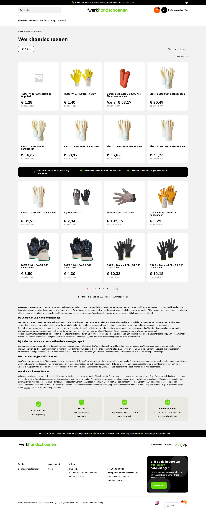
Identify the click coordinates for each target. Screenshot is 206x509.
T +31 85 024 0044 (115, 469)
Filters (28, 49)
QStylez (55, 503)
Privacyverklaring (96, 503)
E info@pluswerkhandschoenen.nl (122, 472)
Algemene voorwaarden (70, 503)
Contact (62, 20)
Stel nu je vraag (38, 414)
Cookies (85, 503)
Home (20, 31)
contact (27, 387)
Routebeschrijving (77, 476)
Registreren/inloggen (178, 10)
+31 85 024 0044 (127, 2)
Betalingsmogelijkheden (28, 469)
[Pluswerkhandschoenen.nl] (107, 10)
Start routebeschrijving (167, 416)
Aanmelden (159, 485)
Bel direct (81, 416)
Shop (50, 469)
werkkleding (142, 307)
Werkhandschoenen (27, 20)
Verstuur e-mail (124, 416)
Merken (43, 20)
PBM (159, 307)
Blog (53, 20)
